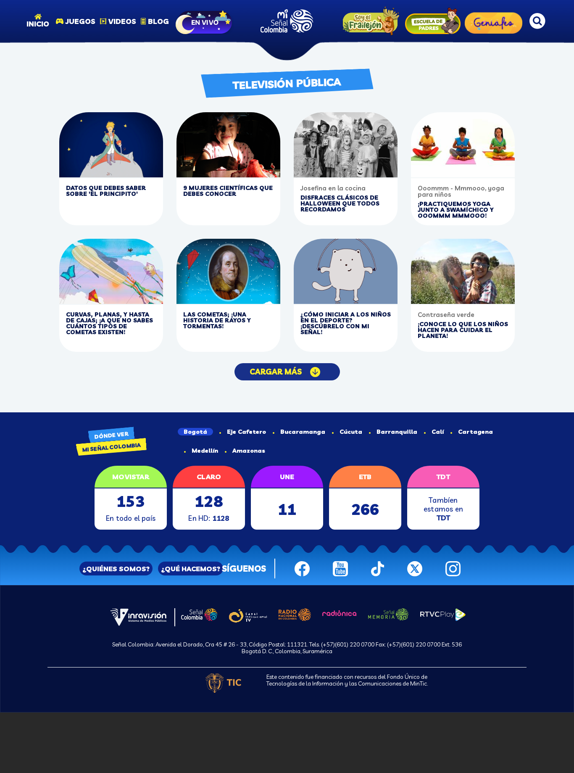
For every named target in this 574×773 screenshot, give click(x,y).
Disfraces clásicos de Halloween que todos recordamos (339, 203)
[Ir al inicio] (287, 21)
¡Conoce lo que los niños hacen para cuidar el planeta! (463, 330)
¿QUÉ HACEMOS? (190, 569)
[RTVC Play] (443, 613)
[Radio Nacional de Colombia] (295, 613)
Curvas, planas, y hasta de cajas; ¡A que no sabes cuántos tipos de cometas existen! (109, 323)
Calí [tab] (438, 431)
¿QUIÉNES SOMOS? (116, 569)
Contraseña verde (446, 314)
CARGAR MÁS (276, 372)
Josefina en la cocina (333, 188)
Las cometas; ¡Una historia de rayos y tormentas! (217, 320)
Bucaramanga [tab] (302, 431)
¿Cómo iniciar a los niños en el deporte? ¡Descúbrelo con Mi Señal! (345, 323)
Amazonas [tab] (248, 450)
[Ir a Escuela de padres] (433, 21)
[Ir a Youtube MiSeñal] (340, 567)
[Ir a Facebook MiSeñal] (302, 567)
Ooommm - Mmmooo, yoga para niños (461, 191)
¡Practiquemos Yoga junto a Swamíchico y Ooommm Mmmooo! (456, 210)
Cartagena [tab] (475, 431)
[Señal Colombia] (199, 613)
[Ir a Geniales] (493, 21)
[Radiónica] (339, 612)
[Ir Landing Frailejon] (369, 21)
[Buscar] (537, 21)
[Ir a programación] (205, 21)
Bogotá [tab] (195, 431)
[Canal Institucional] (248, 614)
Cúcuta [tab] (351, 431)
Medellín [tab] (205, 450)
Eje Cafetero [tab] (246, 431)
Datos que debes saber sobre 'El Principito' (106, 191)
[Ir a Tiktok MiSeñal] (377, 567)
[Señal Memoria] (388, 613)
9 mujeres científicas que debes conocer (228, 191)
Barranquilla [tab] (397, 431)
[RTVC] (138, 616)
